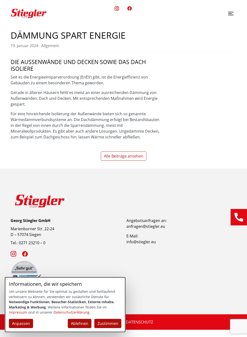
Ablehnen (79, 323)
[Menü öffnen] (230, 13)
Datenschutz (139, 322)
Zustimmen (107, 323)
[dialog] (65, 304)
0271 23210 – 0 (32, 242)
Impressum (18, 312)
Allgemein (50, 45)
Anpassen (21, 323)
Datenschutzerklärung (71, 312)
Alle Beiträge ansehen (123, 156)
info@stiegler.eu (141, 241)
